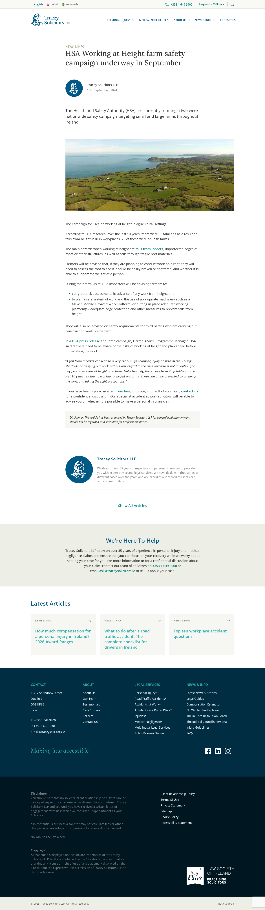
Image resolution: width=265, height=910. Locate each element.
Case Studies (91, 710)
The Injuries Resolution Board (207, 716)
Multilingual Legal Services (152, 727)
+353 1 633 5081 (44, 726)
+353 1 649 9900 (165, 566)
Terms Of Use (170, 800)
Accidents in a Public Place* (153, 710)
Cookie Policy (169, 817)
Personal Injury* (119, 20)
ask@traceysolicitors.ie (117, 571)
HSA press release (86, 341)
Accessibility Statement (176, 823)
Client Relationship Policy (178, 794)
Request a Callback (211, 4)
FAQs (190, 733)
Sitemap (166, 811)
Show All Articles (132, 505)
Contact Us (228, 20)
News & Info (203, 20)
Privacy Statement (173, 805)
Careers (88, 716)
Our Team (89, 699)
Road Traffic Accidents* (151, 699)
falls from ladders (149, 249)
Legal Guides (195, 699)
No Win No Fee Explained (203, 710)
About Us (180, 20)
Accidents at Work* (148, 704)
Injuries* (140, 716)
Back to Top (226, 903)
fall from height (122, 391)
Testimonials (91, 704)
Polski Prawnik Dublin (149, 733)
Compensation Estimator (204, 704)
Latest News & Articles (202, 693)
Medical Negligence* (153, 20)
